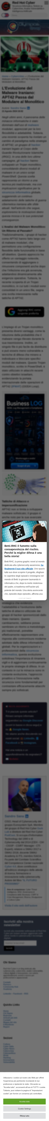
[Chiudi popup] (43, 524)
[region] (24, 1096)
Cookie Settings (24, 1109)
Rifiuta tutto (24, 1116)
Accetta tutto (24, 1101)
